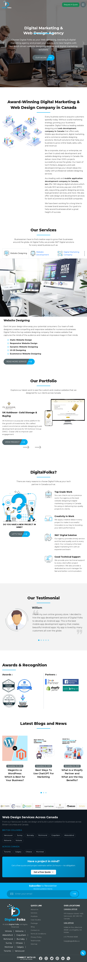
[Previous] (26, 447)
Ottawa (29, 852)
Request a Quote (71, 5)
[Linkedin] (63, 958)
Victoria (19, 840)
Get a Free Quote (42, 872)
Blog (33, 927)
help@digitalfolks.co (72, 941)
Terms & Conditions (38, 934)
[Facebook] (40, 958)
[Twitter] (51, 958)
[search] (74, 894)
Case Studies (36, 920)
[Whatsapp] (68, 958)
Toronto (7, 852)
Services (34, 913)
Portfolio (34, 916)
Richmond (42, 835)
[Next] (38, 447)
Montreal (40, 852)
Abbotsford (69, 835)
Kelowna (7, 840)
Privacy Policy (36, 937)
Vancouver (8, 835)
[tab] (15, 253)
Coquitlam (55, 835)
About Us (34, 909)
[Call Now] (83, 953)
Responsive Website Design (23, 343)
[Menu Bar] (83, 4)
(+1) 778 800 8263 (71, 937)
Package (34, 923)
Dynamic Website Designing (24, 347)
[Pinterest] (57, 958)
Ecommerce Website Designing (25, 354)
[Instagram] (46, 958)
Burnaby (30, 835)
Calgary (18, 852)
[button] (38, 640)
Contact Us (35, 930)
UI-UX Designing (18, 350)
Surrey (19, 835)
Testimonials (35, 941)
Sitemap (34, 944)
